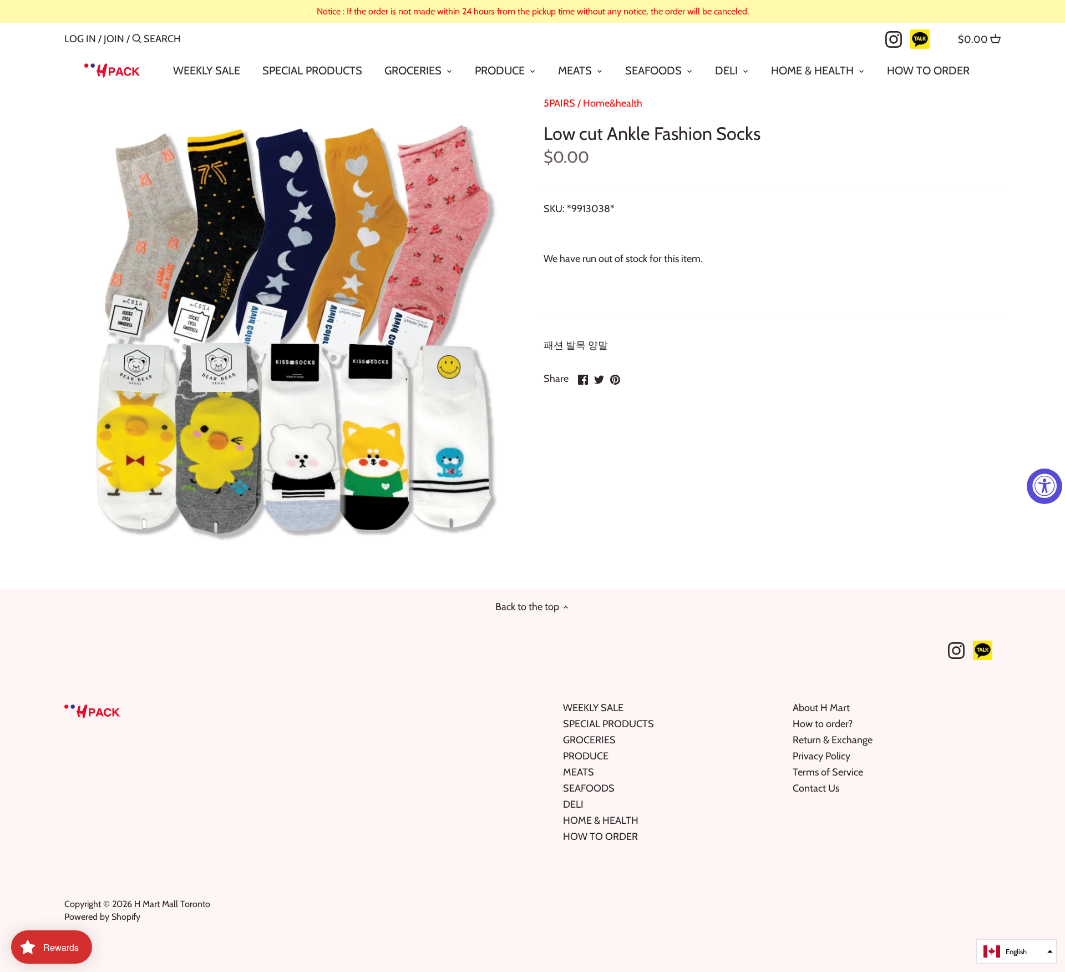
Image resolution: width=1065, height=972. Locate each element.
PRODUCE (585, 756)
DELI (573, 804)
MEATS (578, 772)
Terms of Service (828, 772)
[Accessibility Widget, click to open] (1044, 486)
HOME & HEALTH (600, 820)
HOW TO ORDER (600, 836)
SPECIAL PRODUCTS (608, 724)
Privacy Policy (821, 756)
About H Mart (821, 708)
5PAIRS (559, 103)
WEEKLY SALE (593, 708)
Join (114, 39)
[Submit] (136, 40)
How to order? (823, 724)
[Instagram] (893, 38)
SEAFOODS (589, 788)
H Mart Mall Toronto (172, 903)
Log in (80, 39)
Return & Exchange (833, 740)
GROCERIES (589, 740)
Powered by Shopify (102, 916)
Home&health (612, 103)
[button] (1016, 951)
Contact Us (816, 788)
